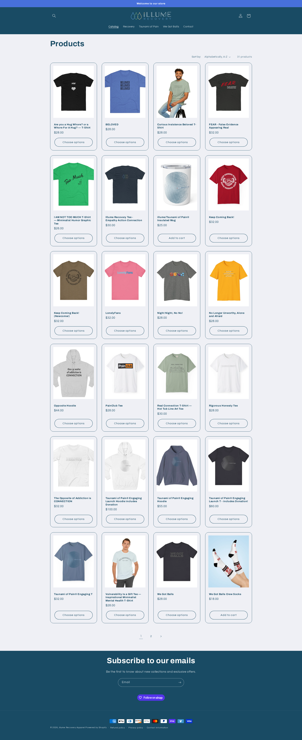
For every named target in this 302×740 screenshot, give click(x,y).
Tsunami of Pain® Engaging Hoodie (175, 500)
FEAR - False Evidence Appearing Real (223, 126)
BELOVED (112, 124)
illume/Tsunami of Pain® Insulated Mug (173, 219)
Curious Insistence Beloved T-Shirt (176, 126)
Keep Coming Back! (221, 217)
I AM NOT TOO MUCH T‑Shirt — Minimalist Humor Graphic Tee (72, 220)
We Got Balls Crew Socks (225, 594)
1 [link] (141, 636)
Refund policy (117, 728)
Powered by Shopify (96, 727)
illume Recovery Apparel (72, 727)
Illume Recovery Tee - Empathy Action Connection (124, 219)
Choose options (74, 142)
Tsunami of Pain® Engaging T (73, 594)
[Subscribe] (180, 682)
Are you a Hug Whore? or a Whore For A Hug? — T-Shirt (72, 126)
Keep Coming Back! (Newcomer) (66, 314)
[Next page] (161, 636)
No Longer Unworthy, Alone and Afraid (227, 314)
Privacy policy (135, 728)
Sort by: (196, 57)
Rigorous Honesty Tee (223, 405)
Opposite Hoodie (65, 405)
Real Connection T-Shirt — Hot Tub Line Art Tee (174, 407)
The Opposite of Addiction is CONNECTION (72, 500)
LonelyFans (113, 313)
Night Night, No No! (170, 313)
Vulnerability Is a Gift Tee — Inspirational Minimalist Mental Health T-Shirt (123, 597)
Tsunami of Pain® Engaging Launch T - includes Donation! (228, 500)
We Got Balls (165, 594)
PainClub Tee (114, 405)
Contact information (157, 728)
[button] (54, 16)
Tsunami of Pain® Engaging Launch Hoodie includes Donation (124, 501)
